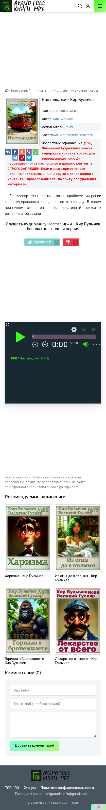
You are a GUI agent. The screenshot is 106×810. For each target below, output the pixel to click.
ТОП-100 (12, 788)
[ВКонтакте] (8, 152)
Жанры (30, 788)
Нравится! (45, 242)
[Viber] (29, 152)
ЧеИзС (69, 127)
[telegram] (15, 158)
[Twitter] (29, 158)
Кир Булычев (63, 119)
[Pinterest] (22, 158)
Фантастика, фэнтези (76, 135)
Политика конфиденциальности (67, 788)
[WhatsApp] (35, 152)
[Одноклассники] (22, 152)
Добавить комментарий (34, 745)
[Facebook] (15, 152)
